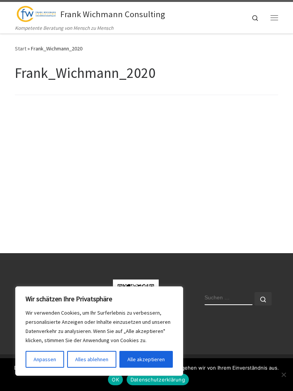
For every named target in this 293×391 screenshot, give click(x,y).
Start (20, 48)
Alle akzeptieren (146, 359)
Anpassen (45, 359)
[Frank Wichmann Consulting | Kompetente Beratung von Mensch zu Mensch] (36, 13)
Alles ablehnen (91, 359)
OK (115, 379)
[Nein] (283, 374)
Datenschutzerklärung (157, 379)
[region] (99, 331)
